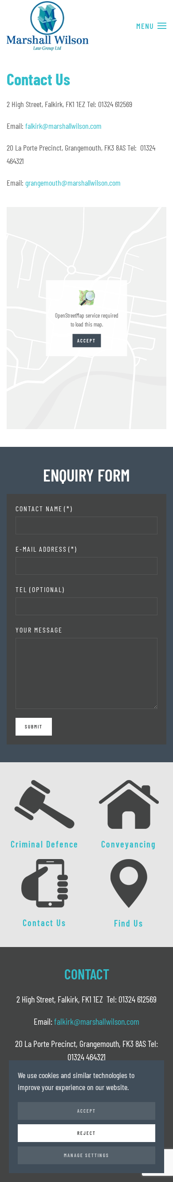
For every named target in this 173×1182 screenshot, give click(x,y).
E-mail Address (46, 549)
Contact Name (44, 508)
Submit (34, 726)
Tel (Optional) (40, 589)
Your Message (39, 629)
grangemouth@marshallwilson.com (73, 182)
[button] (151, 26)
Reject (86, 1133)
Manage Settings (86, 1155)
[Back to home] (48, 26)
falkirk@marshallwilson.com (63, 126)
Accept (86, 340)
